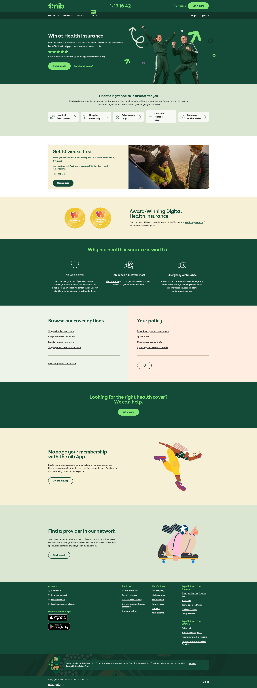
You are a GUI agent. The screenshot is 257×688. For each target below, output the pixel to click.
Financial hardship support (194, 637)
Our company (158, 591)
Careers (156, 608)
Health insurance (130, 591)
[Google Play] (59, 629)
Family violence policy (192, 632)
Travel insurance (129, 595)
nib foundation (158, 595)
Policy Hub (186, 628)
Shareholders (158, 599)
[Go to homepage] (56, 6)
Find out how (112, 281)
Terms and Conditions (192, 605)
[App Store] (57, 620)
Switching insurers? (83, 66)
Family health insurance (61, 342)
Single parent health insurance (64, 347)
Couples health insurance (61, 336)
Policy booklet (188, 614)
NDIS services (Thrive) (131, 599)
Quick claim (143, 336)
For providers (158, 604)
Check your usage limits (149, 342)
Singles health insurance (61, 331)
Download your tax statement (153, 331)
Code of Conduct (189, 609)
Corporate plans (129, 611)
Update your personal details (152, 347)
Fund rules (186, 600)
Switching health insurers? (62, 363)
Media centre (158, 613)
